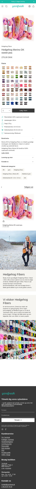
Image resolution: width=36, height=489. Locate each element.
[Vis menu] (2, 6)
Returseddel (5, 446)
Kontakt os (4, 161)
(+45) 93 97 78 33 (6, 487)
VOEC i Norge (5, 455)
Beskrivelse (5, 138)
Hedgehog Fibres (6, 46)
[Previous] (2, 2)
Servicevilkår (18, 426)
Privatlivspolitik (5, 452)
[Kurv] (33, 6)
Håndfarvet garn (26, 174)
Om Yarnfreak (5, 437)
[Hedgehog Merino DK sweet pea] (18, 206)
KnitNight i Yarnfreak (7, 439)
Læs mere (5, 153)
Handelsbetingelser (7, 442)
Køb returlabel (5, 448)
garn (9, 170)
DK (4, 170)
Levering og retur (7, 157)
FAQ (2, 450)
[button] (6, 6)
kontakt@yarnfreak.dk (8, 484)
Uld (25, 178)
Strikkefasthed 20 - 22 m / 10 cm (11, 178)
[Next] (34, 2)
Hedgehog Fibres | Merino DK (11, 174)
